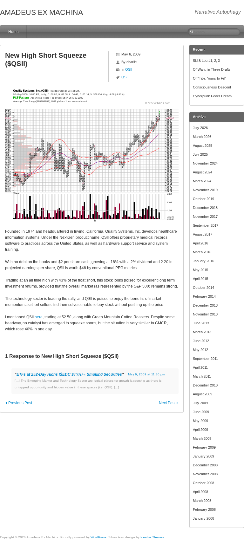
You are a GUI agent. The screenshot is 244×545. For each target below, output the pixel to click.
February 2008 (204, 509)
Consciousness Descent (212, 87)
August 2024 (202, 172)
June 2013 (201, 323)
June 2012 (201, 341)
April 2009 (200, 429)
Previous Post (20, 403)
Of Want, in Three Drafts (212, 69)
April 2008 (200, 492)
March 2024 (202, 181)
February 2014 (204, 296)
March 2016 (202, 252)
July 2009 (200, 403)
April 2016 (200, 243)
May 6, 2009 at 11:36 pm (146, 374)
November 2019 (205, 190)
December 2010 (205, 385)
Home (13, 31)
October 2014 (203, 287)
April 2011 (200, 367)
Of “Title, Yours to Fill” (209, 78)
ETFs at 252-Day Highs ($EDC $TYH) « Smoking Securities (69, 374)
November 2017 (205, 216)
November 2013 (205, 314)
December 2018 (205, 208)
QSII (128, 69)
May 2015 (200, 270)
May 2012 (200, 350)
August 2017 (202, 234)
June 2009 (201, 412)
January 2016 (203, 261)
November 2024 (205, 163)
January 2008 (203, 518)
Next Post (167, 403)
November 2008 (205, 474)
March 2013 (202, 332)
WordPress (98, 537)
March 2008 (202, 501)
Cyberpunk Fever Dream (212, 96)
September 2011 (205, 358)
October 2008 (203, 483)
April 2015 (200, 279)
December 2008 (205, 465)
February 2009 (204, 447)
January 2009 (203, 456)
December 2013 (205, 305)
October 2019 (203, 199)
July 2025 (200, 154)
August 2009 (202, 394)
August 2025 (202, 145)
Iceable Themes (152, 537)
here (39, 317)
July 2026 (200, 128)
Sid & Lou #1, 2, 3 (206, 60)
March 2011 (202, 376)
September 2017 (205, 225)
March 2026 (202, 137)
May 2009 (200, 421)
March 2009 (202, 438)
